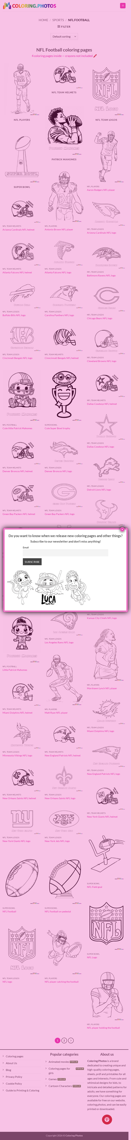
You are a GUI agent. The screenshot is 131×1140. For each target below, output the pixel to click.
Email (26, 547)
